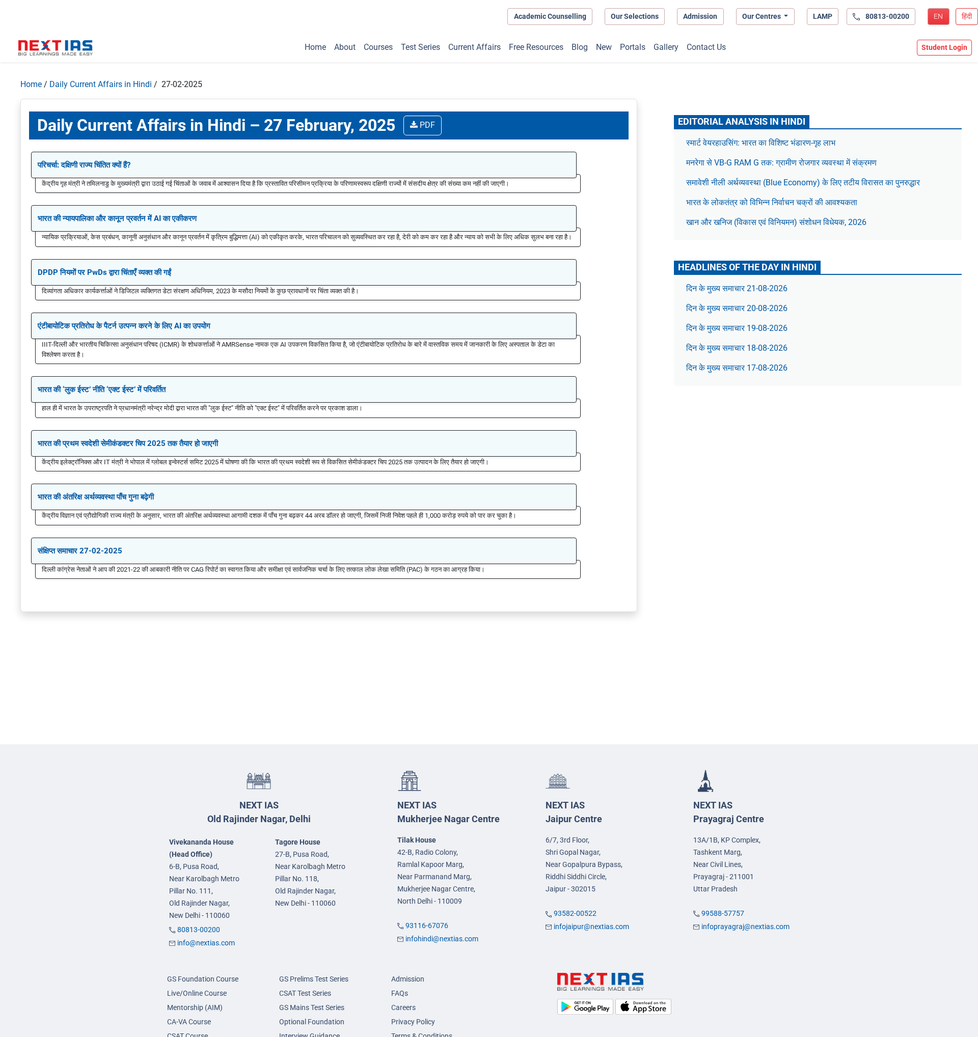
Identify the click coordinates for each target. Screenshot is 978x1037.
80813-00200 (198, 930)
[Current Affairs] (55, 48)
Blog (580, 47)
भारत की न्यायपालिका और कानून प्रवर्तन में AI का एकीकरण (117, 218)
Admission (700, 16)
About (345, 47)
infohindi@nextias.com (441, 939)
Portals (632, 47)
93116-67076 (426, 925)
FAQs (399, 993)
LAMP (822, 16)
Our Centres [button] (762, 16)
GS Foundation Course (202, 979)
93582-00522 (575, 913)
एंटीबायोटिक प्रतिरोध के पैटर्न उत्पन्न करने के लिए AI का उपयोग (124, 325)
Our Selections (635, 16)
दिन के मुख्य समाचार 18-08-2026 (736, 348)
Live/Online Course (197, 993)
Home (315, 47)
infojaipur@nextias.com (591, 926)
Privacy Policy (413, 1022)
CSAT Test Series (305, 993)
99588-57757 (722, 913)
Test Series (420, 47)
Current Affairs (474, 47)
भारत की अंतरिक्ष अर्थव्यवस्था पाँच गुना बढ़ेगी (96, 496)
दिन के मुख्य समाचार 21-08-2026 (736, 288)
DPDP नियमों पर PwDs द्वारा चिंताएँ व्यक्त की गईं (104, 272)
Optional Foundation (311, 1022)
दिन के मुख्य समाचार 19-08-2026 (736, 328)
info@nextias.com (206, 943)
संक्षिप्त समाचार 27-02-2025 (80, 550)
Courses (378, 47)
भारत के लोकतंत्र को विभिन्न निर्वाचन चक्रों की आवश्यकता (771, 202)
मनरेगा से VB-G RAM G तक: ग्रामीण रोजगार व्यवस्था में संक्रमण (782, 162)
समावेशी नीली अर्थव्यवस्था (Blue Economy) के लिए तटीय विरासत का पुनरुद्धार (804, 182)
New (604, 47)
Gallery (666, 47)
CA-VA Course (189, 1022)
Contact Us (706, 47)
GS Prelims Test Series (313, 979)
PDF (426, 125)
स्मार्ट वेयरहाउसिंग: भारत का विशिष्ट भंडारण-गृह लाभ (761, 143)
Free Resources (536, 47)
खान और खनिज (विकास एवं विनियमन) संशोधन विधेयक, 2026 (776, 222)
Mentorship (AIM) (195, 1007)
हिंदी (967, 16)
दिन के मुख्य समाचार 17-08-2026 (736, 368)
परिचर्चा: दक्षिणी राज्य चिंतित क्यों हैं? (84, 165)
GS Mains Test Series (311, 1007)
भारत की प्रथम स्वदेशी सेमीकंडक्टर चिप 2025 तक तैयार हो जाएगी (128, 443)
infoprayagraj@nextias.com (745, 926)
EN (938, 16)
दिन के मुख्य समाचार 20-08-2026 (736, 308)
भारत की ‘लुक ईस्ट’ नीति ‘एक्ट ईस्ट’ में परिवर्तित (102, 389)
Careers (403, 1007)
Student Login (944, 47)
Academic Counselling (550, 16)
